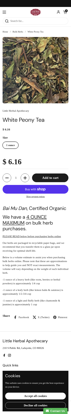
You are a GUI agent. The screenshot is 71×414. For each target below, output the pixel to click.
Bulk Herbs (18, 32)
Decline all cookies (35, 405)
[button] (65, 12)
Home (5, 32)
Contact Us (57, 410)
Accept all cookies (35, 396)
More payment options (35, 196)
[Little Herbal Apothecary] (36, 12)
